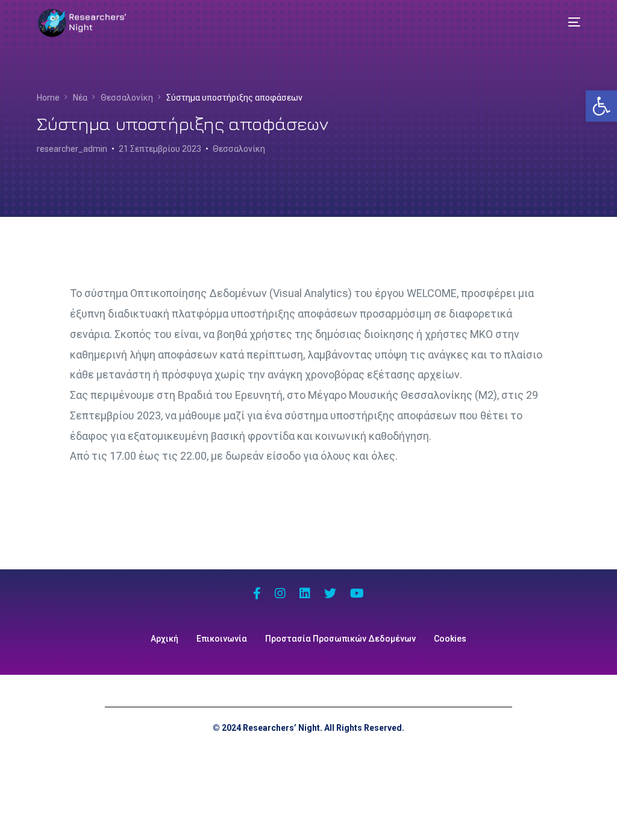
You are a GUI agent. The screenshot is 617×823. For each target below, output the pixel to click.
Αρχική (164, 638)
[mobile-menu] (565, 22)
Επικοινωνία (221, 638)
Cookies (450, 638)
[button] (601, 106)
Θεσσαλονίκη (239, 149)
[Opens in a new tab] (257, 594)
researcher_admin (72, 149)
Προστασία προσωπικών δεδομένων (340, 638)
